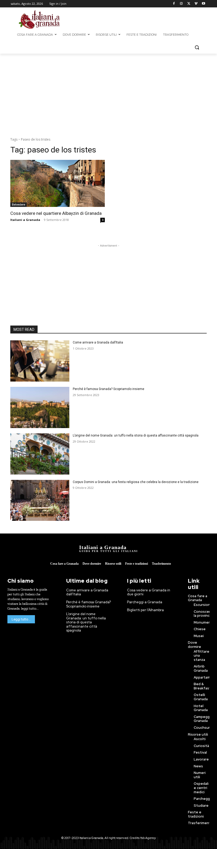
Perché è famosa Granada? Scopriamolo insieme (108, 389)
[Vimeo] (196, 4)
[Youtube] (203, 4)
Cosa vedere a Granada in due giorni (148, 592)
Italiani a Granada (25, 220)
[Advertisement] (149, 19)
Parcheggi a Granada (144, 602)
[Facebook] (174, 4)
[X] (189, 4)
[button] (197, 47)
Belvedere (18, 204)
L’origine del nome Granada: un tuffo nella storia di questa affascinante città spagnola (135, 435)
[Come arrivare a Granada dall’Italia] (39, 361)
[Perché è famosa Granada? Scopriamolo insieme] (39, 407)
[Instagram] (181, 4)
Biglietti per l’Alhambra (145, 610)
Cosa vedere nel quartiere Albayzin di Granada (56, 213)
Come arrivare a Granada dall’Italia (98, 342)
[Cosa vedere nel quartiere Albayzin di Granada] (57, 183)
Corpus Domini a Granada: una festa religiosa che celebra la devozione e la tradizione (135, 482)
